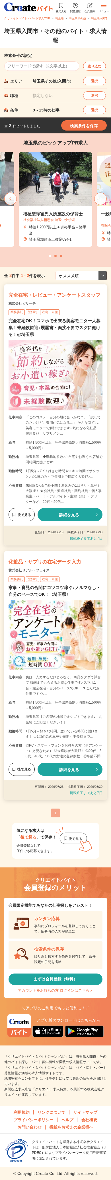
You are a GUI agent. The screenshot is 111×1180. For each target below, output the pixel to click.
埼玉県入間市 (99, 18)
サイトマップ (85, 1112)
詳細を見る (69, 514)
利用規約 (22, 1112)
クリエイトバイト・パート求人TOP (27, 18)
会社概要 (89, 1119)
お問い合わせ (30, 1127)
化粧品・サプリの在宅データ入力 (45, 562)
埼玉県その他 (77, 18)
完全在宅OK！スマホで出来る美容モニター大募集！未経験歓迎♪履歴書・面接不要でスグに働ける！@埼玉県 (54, 327)
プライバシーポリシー (34, 1119)
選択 (94, 81)
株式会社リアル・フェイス (29, 570)
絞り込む (94, 66)
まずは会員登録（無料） (55, 979)
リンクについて (51, 1112)
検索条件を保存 (84, 125)
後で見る (24, 515)
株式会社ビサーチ (22, 303)
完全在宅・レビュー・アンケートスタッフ (54, 295)
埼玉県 (59, 18)
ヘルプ (67, 1119)
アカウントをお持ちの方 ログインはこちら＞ (55, 990)
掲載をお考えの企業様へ (71, 1127)
